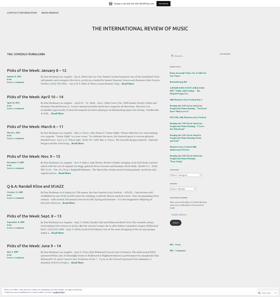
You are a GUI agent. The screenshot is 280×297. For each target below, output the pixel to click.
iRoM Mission (50, 12)
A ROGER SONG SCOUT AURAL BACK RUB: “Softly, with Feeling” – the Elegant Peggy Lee (187, 91)
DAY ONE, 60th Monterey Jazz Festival (188, 117)
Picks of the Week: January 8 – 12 (36, 70)
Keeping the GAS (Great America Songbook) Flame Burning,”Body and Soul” (185, 138)
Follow (176, 222)
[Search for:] (187, 56)
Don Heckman (225, 54)
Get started (163, 3)
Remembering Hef (178, 82)
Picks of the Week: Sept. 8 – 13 (34, 216)
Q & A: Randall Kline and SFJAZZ (35, 186)
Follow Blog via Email (178, 197)
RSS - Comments (178, 250)
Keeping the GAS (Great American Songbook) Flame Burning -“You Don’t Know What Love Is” (188, 108)
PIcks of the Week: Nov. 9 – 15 (33, 156)
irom (9, 79)
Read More (128, 84)
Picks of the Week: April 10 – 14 (35, 97)
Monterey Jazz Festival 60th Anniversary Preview (183, 148)
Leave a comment (15, 82)
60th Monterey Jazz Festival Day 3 (186, 99)
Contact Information (22, 12)
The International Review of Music (140, 28)
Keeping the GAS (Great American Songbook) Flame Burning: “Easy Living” (186, 158)
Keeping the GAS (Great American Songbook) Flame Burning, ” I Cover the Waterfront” (187, 126)
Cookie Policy (59, 292)
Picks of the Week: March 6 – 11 (35, 126)
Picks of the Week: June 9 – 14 (34, 246)
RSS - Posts (175, 244)
